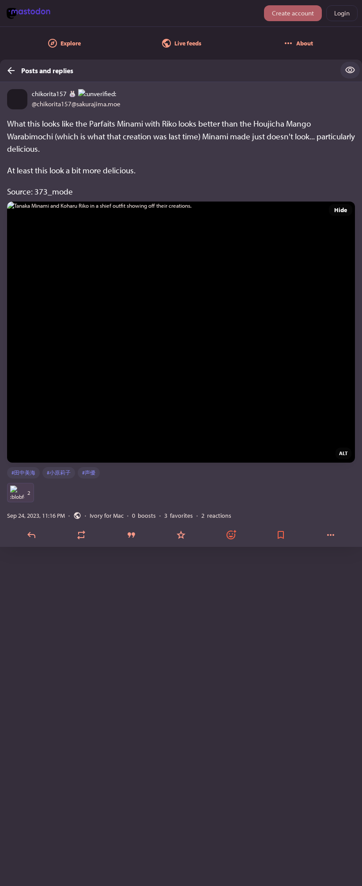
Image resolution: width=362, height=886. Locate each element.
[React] (231, 535)
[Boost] (81, 535)
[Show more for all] (350, 70)
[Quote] (131, 535)
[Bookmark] (280, 535)
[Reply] (32, 535)
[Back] (8, 71)
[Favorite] (181, 535)
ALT (343, 453)
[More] (330, 535)
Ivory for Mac (107, 516)
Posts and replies (47, 70)
